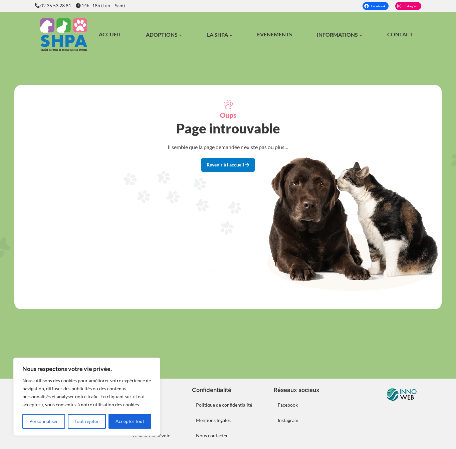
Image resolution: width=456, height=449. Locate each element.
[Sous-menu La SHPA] (231, 35)
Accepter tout (130, 421)
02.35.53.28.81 (55, 5)
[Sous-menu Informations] (361, 35)
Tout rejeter (86, 421)
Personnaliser (43, 421)
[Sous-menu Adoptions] (180, 35)
